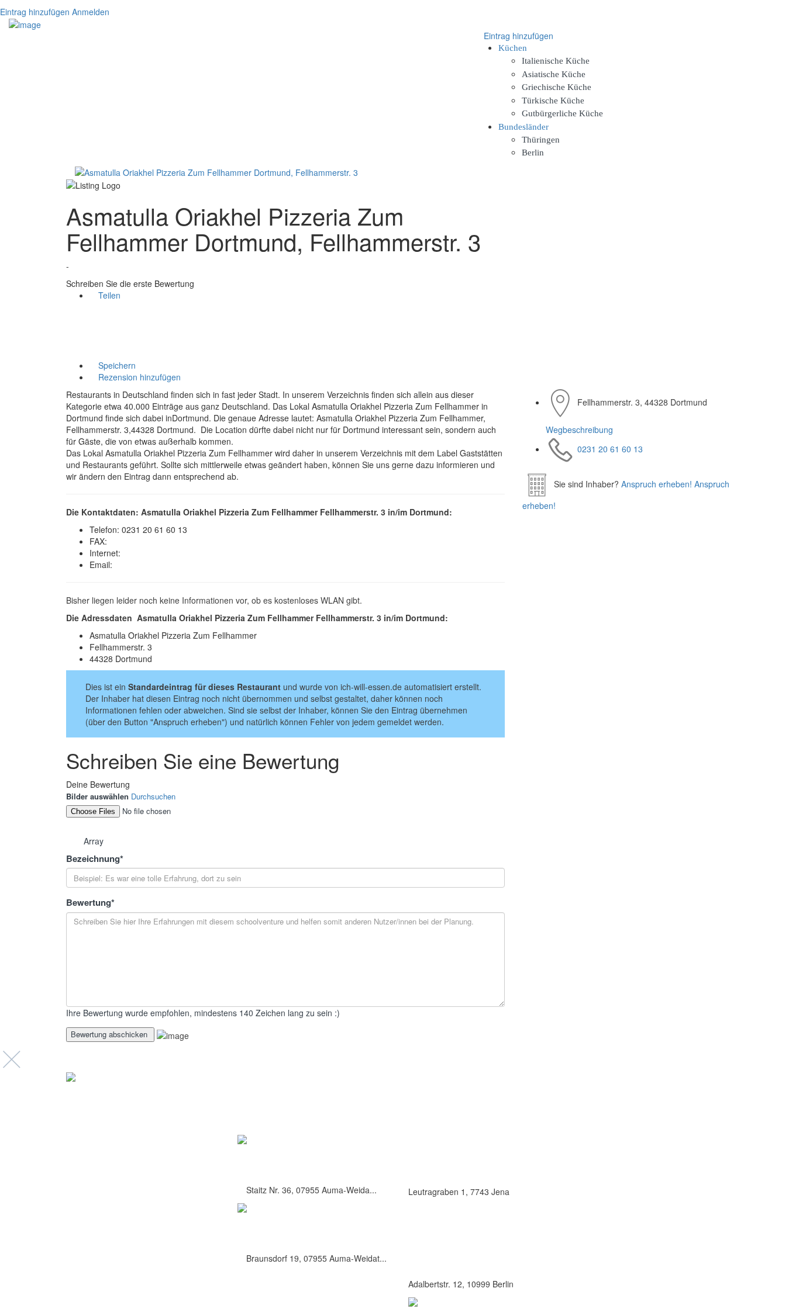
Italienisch (426, 1140)
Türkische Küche (553, 100)
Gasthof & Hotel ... (283, 1227)
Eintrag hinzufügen (35, 12)
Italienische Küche (556, 60)
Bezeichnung (94, 859)
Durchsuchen (153, 796)
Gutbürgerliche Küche (562, 113)
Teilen (108, 295)
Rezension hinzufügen (138, 377)
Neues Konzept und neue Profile (668, 1143)
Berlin (533, 152)
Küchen (512, 48)
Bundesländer (523, 126)
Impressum (633, 1130)
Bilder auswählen (97, 796)
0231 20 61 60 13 (610, 449)
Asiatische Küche (554, 74)
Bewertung (90, 902)
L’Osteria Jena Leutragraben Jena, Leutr (479, 1165)
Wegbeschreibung (579, 429)
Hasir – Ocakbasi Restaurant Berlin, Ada (480, 1258)
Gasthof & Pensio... (285, 1159)
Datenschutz (635, 1117)
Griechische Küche (556, 87)
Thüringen (541, 139)
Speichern (116, 365)
